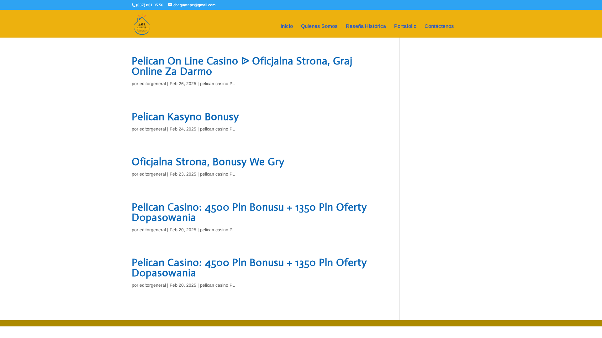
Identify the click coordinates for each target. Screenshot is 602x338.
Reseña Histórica (366, 26)
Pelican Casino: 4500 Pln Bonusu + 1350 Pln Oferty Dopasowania (249, 212)
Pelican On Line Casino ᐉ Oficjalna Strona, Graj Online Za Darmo (242, 66)
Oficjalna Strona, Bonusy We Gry (208, 161)
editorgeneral (153, 83)
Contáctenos (439, 26)
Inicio (287, 26)
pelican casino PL (217, 83)
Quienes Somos (319, 26)
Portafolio (405, 26)
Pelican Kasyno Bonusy (185, 116)
